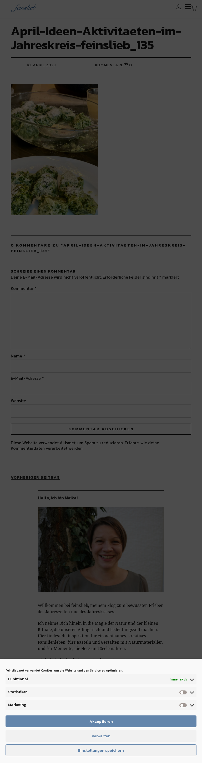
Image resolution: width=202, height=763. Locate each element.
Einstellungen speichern (101, 750)
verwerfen (101, 736)
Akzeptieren (101, 721)
